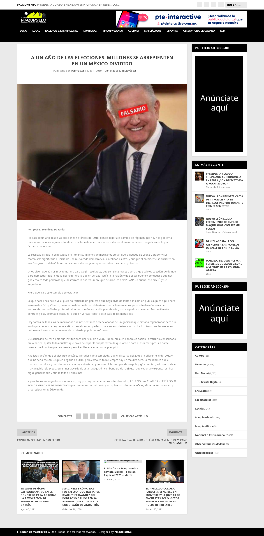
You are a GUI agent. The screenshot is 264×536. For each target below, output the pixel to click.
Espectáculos (152, 30)
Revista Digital (209, 382)
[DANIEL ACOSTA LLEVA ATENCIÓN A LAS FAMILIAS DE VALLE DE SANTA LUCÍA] (199, 243)
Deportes (172, 30)
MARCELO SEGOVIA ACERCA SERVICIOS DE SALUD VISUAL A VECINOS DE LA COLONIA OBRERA (224, 265)
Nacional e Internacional (61, 30)
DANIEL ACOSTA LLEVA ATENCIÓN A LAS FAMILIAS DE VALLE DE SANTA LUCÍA (223, 244)
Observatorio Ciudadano (199, 30)
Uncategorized (204, 452)
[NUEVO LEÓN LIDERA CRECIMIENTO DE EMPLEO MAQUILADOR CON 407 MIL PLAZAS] (199, 221)
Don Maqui (90, 30)
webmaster (77, 70)
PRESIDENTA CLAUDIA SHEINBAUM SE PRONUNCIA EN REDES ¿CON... (78, 4)
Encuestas (201, 390)
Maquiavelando (113, 30)
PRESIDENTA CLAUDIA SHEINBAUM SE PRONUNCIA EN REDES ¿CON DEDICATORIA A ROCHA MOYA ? (224, 178)
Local (36, 30)
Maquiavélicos (127, 70)
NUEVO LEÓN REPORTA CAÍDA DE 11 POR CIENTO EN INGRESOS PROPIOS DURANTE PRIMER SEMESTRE (224, 201)
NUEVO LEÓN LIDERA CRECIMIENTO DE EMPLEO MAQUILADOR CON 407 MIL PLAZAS (223, 223)
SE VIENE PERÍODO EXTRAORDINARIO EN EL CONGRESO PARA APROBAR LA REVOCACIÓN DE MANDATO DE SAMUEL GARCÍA (39, 497)
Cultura (133, 30)
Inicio (23, 30)
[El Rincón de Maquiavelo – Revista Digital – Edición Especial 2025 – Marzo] (123, 461)
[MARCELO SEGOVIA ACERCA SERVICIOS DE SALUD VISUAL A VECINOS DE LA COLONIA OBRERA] (199, 262)
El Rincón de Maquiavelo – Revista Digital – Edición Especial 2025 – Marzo (121, 472)
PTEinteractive (123, 531)
